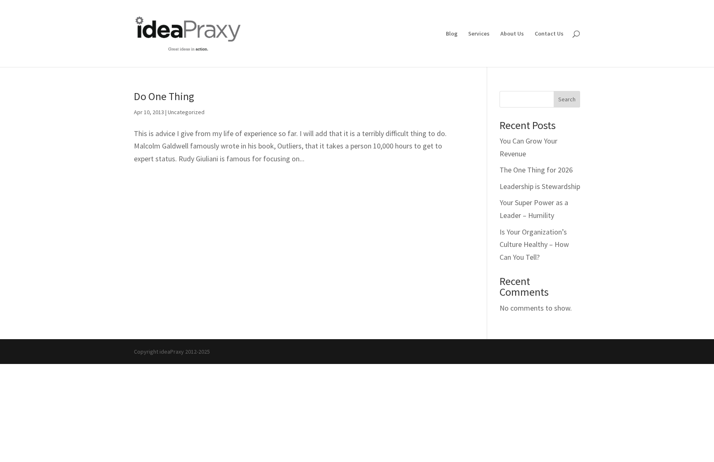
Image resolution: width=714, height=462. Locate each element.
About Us (512, 34)
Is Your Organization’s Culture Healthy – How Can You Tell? (534, 244)
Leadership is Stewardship (540, 186)
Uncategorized (186, 112)
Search (567, 99)
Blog (451, 34)
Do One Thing (164, 96)
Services (479, 34)
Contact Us (549, 34)
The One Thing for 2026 (536, 170)
